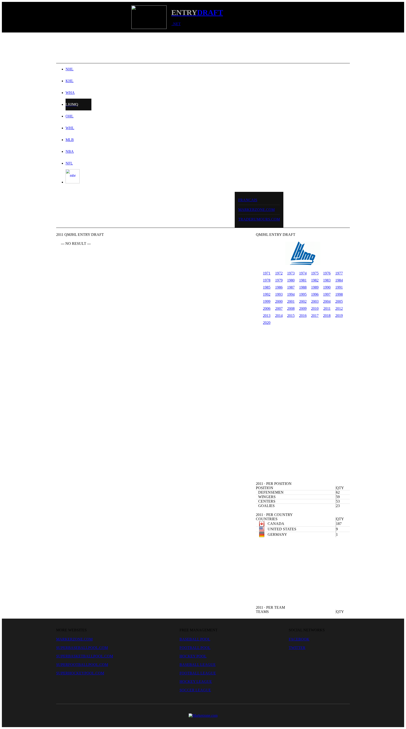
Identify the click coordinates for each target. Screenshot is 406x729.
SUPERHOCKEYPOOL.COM (80, 673)
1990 (327, 287)
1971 (266, 273)
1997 (327, 294)
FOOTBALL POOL (195, 648)
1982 (315, 280)
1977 (339, 273)
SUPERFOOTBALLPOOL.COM (82, 665)
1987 (291, 287)
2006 (266, 308)
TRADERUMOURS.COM (259, 219)
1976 (327, 273)
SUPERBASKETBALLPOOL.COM (84, 656)
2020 (266, 323)
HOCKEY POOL (193, 656)
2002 (303, 301)
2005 (339, 301)
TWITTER (297, 648)
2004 (327, 301)
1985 (266, 287)
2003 (315, 301)
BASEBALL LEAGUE (198, 665)
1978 (266, 280)
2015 (291, 316)
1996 (315, 294)
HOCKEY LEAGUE (196, 682)
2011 (327, 308)
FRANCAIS (247, 200)
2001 (291, 301)
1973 (291, 273)
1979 (279, 280)
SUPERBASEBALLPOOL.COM (82, 648)
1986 (279, 287)
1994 (291, 294)
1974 (303, 273)
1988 (303, 287)
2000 (279, 301)
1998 (339, 294)
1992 (266, 294)
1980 (291, 280)
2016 (303, 316)
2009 (303, 308)
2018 (327, 316)
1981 (303, 280)
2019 (339, 316)
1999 (266, 301)
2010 (315, 308)
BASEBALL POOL (195, 639)
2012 (339, 308)
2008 (291, 308)
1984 (339, 280)
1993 (279, 294)
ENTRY (184, 12)
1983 (327, 280)
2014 (279, 316)
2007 (279, 308)
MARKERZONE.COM (256, 210)
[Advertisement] (203, 47)
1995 (303, 294)
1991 (339, 287)
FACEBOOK (299, 639)
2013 (266, 316)
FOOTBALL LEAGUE (198, 673)
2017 (315, 316)
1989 (315, 287)
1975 (315, 273)
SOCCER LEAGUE (195, 690)
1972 (279, 273)
